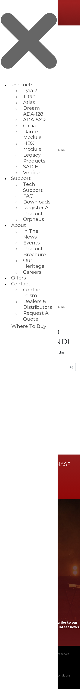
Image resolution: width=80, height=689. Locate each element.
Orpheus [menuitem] (33, 219)
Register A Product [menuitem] (35, 210)
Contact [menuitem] (20, 284)
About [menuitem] (18, 225)
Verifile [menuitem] (31, 172)
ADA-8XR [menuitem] (34, 120)
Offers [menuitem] (18, 278)
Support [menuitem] (21, 178)
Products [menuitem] (22, 85)
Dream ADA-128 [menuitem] (33, 111)
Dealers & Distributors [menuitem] (37, 304)
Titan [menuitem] (29, 96)
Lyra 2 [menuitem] (30, 90)
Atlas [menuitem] (29, 102)
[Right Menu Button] (29, 79)
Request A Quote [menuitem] (35, 316)
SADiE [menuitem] (30, 167)
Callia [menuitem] (29, 126)
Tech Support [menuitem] (33, 187)
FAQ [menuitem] (28, 196)
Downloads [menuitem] (36, 202)
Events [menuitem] (31, 243)
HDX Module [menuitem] (32, 146)
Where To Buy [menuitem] (28, 326)
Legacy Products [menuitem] (34, 158)
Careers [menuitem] (32, 272)
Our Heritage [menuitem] (34, 263)
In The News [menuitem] (30, 234)
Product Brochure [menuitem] (34, 251)
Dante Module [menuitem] (32, 134)
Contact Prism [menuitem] (32, 293)
